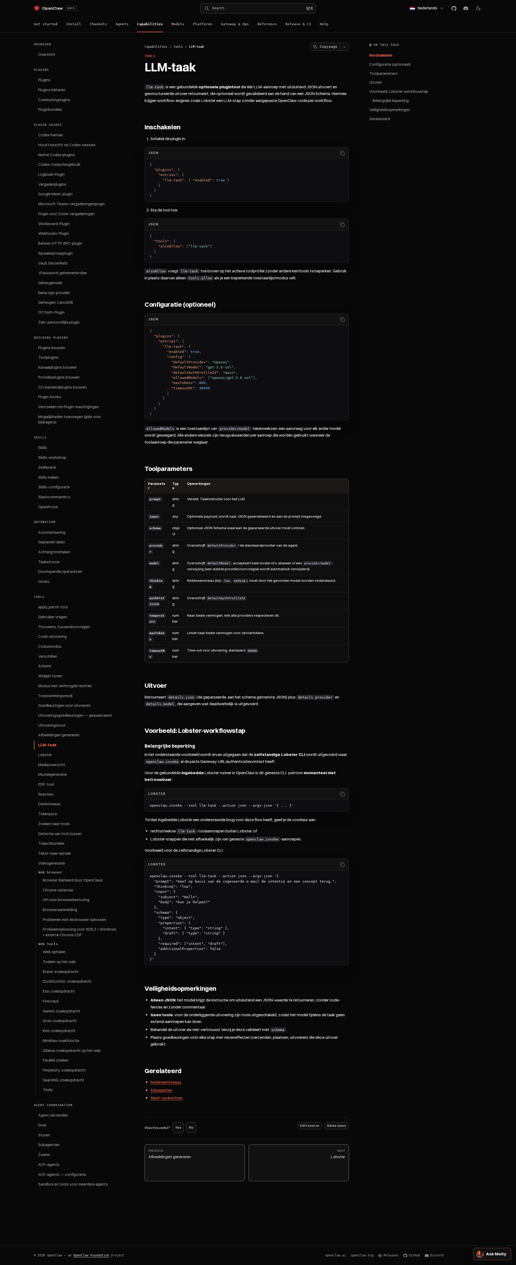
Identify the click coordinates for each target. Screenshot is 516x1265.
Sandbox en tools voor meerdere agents (73, 1184)
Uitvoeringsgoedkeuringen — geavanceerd (75, 715)
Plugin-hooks (49, 396)
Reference (267, 24)
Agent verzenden (53, 1115)
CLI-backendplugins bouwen (62, 387)
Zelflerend (47, 467)
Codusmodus (50, 646)
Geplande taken (51, 542)
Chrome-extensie (58, 890)
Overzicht (46, 54)
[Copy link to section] (185, 128)
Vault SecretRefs (53, 263)
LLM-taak (47, 745)
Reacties (45, 794)
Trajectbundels (51, 843)
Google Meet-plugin (55, 194)
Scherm (44, 666)
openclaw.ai (335, 1255)
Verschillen (47, 656)
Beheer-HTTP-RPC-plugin (60, 243)
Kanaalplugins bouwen (57, 367)
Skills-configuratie (54, 487)
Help (324, 24)
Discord (436, 1255)
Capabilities (150, 24)
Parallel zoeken (56, 1060)
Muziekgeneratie (52, 774)
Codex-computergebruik (59, 164)
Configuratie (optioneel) (390, 64)
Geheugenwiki (50, 282)
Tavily (48, 1089)
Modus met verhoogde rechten (65, 685)
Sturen (44, 1135)
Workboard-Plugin (54, 223)
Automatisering (51, 532)
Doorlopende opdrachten (60, 571)
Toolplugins (48, 357)
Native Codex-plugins (56, 154)
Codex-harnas (50, 135)
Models (177, 24)
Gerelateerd (379, 118)
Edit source (309, 1126)
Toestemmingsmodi (55, 695)
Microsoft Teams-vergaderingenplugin (71, 204)
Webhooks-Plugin (53, 233)
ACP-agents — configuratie (62, 1174)
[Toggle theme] (478, 8)
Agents (122, 24)
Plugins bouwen (51, 347)
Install (73, 24)
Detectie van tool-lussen (60, 833)
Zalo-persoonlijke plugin (59, 322)
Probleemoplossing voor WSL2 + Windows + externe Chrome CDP (79, 932)
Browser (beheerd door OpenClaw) (73, 880)
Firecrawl (51, 1001)
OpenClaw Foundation (91, 1255)
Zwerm (44, 1154)
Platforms (202, 24)
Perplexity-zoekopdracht (64, 1070)
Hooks (43, 581)
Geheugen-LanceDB (55, 302)
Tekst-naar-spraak (54, 853)
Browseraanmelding (60, 909)
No (191, 1127)
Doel (42, 1125)
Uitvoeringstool (51, 725)
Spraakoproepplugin (55, 253)
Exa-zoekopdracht (59, 991)
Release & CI (298, 24)
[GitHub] (454, 8)
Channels (98, 24)
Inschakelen (380, 55)
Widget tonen (50, 676)
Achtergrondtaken (54, 552)
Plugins (44, 80)
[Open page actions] (344, 47)
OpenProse (48, 506)
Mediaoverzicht (51, 764)
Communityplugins (54, 99)
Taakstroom (49, 562)
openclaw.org (362, 1255)
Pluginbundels (50, 109)
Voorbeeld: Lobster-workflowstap (398, 91)
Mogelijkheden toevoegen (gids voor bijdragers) (69, 419)
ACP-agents (48, 1164)
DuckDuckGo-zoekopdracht (67, 981)
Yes (178, 1127)
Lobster (45, 754)
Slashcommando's (54, 497)
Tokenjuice (47, 813)
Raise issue (336, 1126)
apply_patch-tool (53, 607)
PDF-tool (46, 784)
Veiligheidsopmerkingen (389, 109)
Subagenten (48, 1144)
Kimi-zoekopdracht (59, 1030)
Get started (46, 24)
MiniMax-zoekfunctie (61, 1040)
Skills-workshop (52, 457)
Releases (391, 1255)
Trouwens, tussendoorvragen (64, 626)
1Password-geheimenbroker (62, 272)
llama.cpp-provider (54, 292)
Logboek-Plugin (51, 174)
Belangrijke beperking (390, 100)
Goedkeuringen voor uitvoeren (64, 705)
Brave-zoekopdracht (61, 971)
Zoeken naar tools (54, 823)
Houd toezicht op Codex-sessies (67, 144)
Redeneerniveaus (165, 1082)
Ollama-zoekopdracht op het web (72, 1050)
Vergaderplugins (52, 184)
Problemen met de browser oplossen (74, 919)
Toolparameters (383, 73)
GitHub (414, 1255)
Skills (42, 447)
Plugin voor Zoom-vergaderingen (66, 213)
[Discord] (466, 8)
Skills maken (48, 477)
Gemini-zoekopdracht (61, 1011)
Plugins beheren (52, 89)
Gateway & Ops (235, 24)
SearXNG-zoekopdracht (63, 1080)
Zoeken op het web (59, 961)
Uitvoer (375, 82)
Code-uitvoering (52, 636)
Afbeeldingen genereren (59, 735)
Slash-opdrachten (166, 1098)
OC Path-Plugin (51, 312)
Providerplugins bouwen (59, 377)
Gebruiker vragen (52, 617)
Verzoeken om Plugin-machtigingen (68, 406)
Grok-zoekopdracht (60, 1020)
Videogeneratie (51, 863)
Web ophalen (54, 951)
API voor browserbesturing (66, 899)
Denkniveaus (49, 804)
